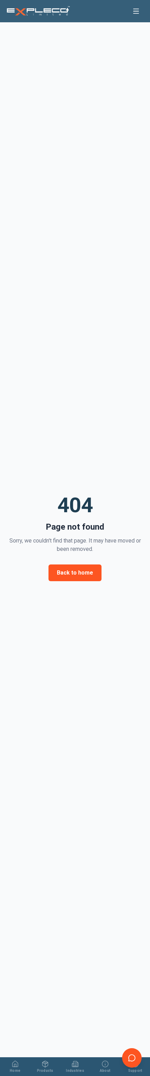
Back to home (75, 572)
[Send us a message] (132, 1058)
